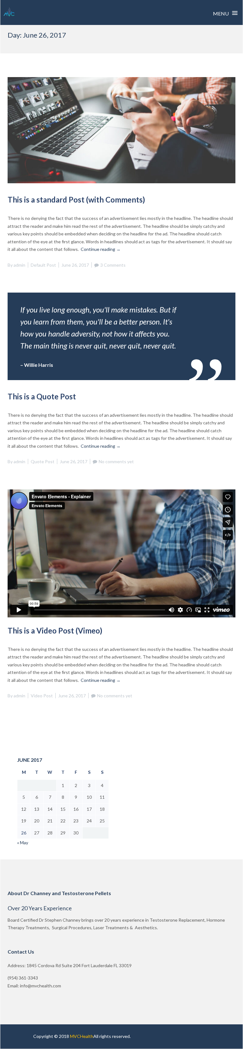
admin (19, 265)
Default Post (43, 265)
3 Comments (113, 265)
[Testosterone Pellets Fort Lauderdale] (9, 12)
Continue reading (101, 249)
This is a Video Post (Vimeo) (55, 630)
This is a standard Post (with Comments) (76, 199)
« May (22, 842)
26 (23, 832)
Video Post (42, 695)
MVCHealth (81, 1036)
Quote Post (42, 461)
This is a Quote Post (42, 396)
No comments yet (116, 461)
